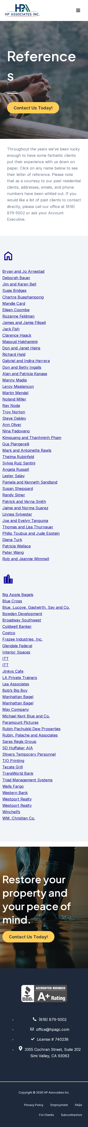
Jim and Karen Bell (19, 284)
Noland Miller (14, 399)
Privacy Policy (33, 1105)
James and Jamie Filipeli (24, 322)
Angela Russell (15, 469)
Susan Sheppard (17, 488)
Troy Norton (13, 412)
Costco (8, 632)
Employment (59, 1105)
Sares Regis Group (19, 741)
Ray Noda (11, 405)
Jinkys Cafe (12, 671)
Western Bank (15, 792)
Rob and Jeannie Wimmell (25, 558)
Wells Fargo (13, 786)
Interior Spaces (16, 652)
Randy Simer (13, 495)
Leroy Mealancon (18, 386)
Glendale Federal (17, 645)
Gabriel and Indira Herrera (26, 360)
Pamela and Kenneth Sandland (29, 482)
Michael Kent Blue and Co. (26, 716)
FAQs (78, 1105)
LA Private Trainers (19, 677)
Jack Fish (10, 329)
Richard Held (13, 354)
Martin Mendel (15, 392)
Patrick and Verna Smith (24, 501)
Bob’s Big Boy (14, 690)
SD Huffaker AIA (17, 748)
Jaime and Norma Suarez (25, 507)
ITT (5, 658)
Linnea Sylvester (17, 514)
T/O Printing (13, 760)
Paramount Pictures (20, 722)
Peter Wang (13, 552)
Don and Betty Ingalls (21, 367)
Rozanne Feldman (18, 316)
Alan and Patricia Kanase (24, 373)
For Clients (46, 1115)
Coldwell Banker (17, 626)
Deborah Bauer (16, 277)
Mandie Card (13, 303)
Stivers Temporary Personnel (29, 754)
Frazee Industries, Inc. (22, 639)
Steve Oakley (14, 418)
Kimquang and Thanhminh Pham (31, 437)
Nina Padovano (16, 431)
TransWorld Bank (17, 773)
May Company (15, 709)
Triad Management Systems (27, 780)
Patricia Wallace (16, 546)
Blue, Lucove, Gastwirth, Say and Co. (36, 607)
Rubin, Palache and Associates (30, 735)
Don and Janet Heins (21, 348)
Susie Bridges (14, 290)
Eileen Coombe (16, 309)
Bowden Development (22, 613)
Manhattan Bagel (17, 696)
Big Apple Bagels (17, 594)
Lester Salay (13, 475)
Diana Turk (12, 539)
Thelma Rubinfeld (18, 456)
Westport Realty (17, 799)
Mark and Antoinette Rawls (26, 450)
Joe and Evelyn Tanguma (25, 520)
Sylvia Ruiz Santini (18, 463)
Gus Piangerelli (15, 444)
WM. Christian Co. (18, 818)
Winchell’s (11, 811)
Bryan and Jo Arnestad (23, 271)
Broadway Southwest (21, 620)
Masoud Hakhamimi (20, 341)
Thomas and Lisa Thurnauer (27, 527)
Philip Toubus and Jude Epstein (31, 533)
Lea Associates (15, 684)
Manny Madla (14, 380)
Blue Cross (12, 601)
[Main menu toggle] (78, 10)
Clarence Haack (16, 335)
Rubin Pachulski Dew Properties (31, 728)
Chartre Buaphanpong (23, 297)
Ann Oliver (11, 424)
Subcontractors (71, 1115)
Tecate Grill (12, 767)
